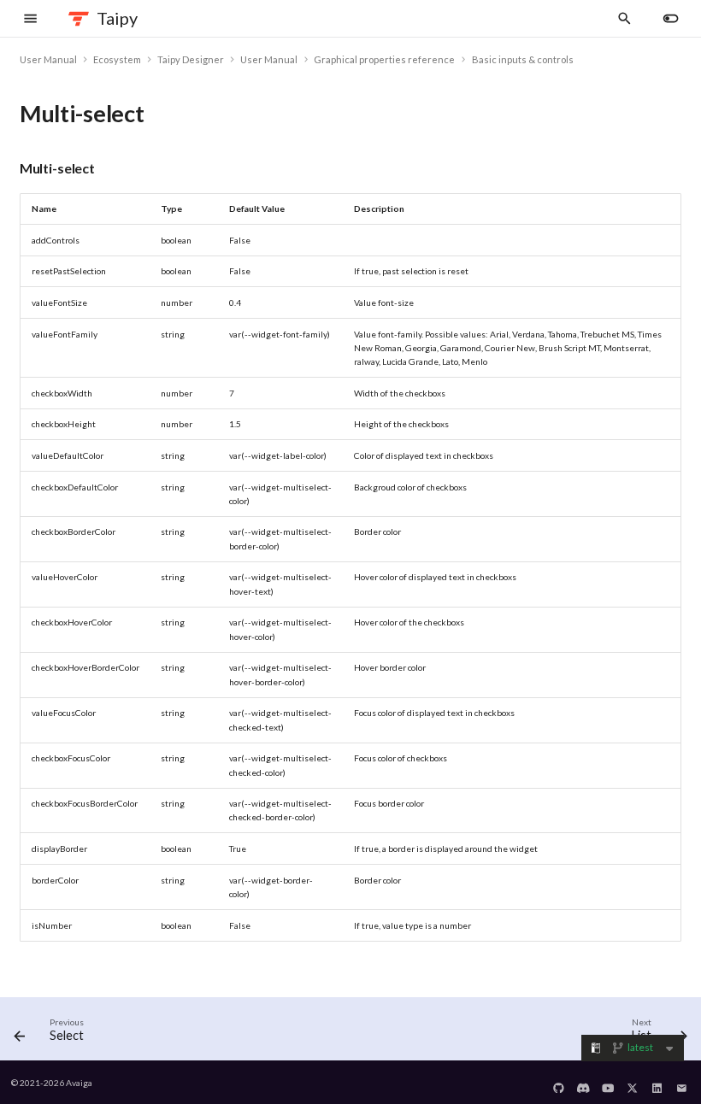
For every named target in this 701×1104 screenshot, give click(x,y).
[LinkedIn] (657, 1083)
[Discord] (584, 1083)
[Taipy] (79, 18)
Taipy (117, 18)
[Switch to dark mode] (671, 18)
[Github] (559, 1083)
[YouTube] (608, 1083)
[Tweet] (632, 1083)
